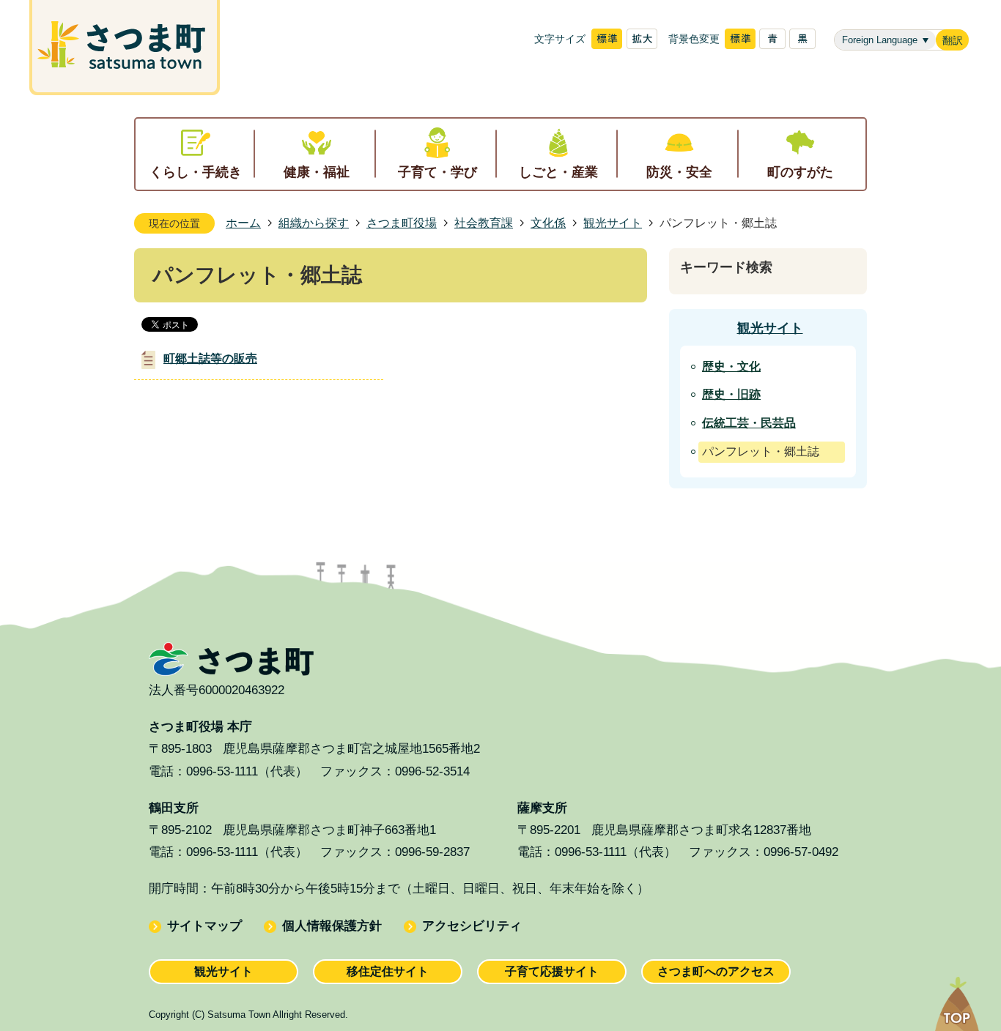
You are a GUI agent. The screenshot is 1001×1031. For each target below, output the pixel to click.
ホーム (243, 223)
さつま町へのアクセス (716, 971)
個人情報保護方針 (332, 926)
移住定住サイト (388, 971)
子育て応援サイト (552, 971)
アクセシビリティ (472, 926)
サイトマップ (204, 926)
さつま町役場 (401, 223)
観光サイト (612, 223)
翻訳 (952, 40)
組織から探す (313, 223)
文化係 (548, 223)
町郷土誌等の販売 (210, 358)
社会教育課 (483, 223)
